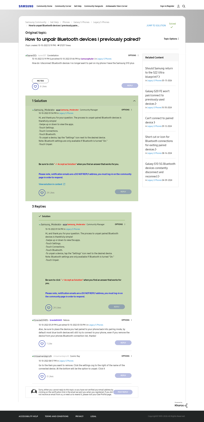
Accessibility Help (28, 416)
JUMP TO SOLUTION (156, 25)
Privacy (79, 416)
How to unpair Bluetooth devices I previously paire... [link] (54, 25)
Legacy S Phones (101, 22)
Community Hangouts (93, 6)
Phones (66, 22)
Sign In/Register (167, 6)
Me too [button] (40, 81)
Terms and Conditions (57, 416)
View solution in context (50, 184)
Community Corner (63, 6)
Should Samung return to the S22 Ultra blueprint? (159, 72)
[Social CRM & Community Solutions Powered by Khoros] (181, 404)
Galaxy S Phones (81, 22)
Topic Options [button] (170, 38)
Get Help (77, 6)
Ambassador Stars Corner (117, 6)
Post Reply (123, 392)
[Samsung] (26, 6)
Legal (93, 416)
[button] (133, 55)
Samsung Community (35, 22)
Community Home (44, 6)
